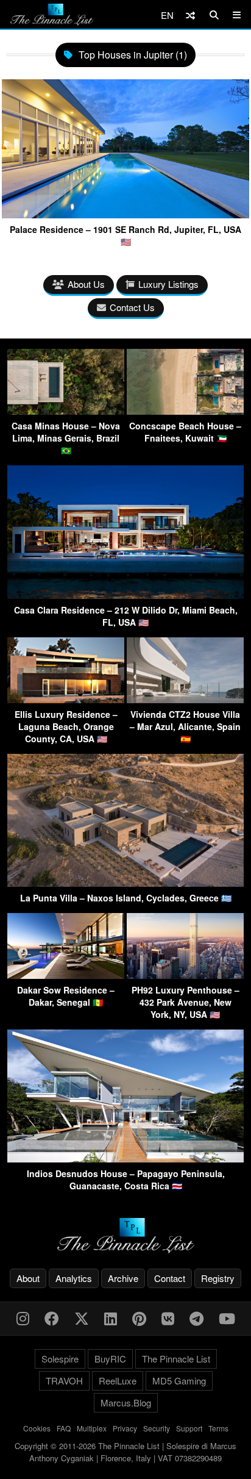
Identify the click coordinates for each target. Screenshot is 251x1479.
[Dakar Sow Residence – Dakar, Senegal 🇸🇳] (65, 975)
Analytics (73, 1278)
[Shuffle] (190, 15)
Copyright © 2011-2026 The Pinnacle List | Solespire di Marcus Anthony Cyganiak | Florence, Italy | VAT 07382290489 (125, 1452)
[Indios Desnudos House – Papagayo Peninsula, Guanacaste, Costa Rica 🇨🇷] (125, 1158)
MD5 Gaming (179, 1380)
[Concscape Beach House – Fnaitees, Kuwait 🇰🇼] (185, 410)
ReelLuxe (117, 1380)
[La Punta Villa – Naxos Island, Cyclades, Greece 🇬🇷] (125, 882)
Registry (218, 1278)
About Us (86, 284)
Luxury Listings (168, 284)
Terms (218, 1428)
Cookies (37, 1428)
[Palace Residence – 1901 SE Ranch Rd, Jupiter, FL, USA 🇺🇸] (125, 213)
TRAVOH (64, 1380)
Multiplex (92, 1428)
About (28, 1278)
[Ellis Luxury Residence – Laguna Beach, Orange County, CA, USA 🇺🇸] (65, 699)
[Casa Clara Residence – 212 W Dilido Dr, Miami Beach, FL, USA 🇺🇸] (125, 595)
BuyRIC (110, 1358)
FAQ (64, 1428)
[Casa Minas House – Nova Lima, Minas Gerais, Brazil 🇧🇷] (65, 410)
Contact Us (132, 307)
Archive (123, 1278)
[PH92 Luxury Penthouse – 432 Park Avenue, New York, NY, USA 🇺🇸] (185, 975)
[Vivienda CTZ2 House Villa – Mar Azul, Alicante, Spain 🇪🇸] (185, 699)
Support (189, 1428)
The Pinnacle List (176, 1358)
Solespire (60, 1358)
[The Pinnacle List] (125, 1236)
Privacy (125, 1428)
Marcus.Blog (126, 1402)
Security (156, 1428)
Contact (169, 1278)
